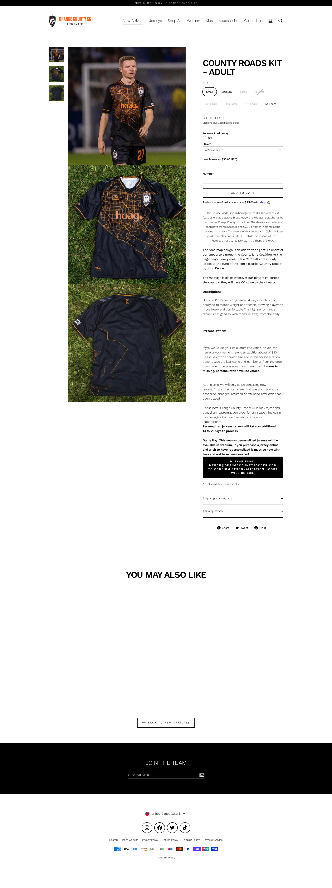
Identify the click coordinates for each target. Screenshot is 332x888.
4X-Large (251, 103)
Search (113, 839)
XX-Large (211, 103)
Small (209, 91)
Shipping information (217, 498)
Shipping (207, 122)
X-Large (260, 91)
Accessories (229, 20)
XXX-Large (231, 103)
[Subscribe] (201, 775)
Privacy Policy (150, 839)
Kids (209, 20)
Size (205, 82)
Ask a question (213, 511)
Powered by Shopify (166, 858)
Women (193, 20)
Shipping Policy (190, 839)
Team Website (130, 839)
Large (243, 91)
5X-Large (270, 103)
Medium (227, 91)
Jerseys (155, 20)
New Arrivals (133, 20)
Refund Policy (170, 839)
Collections (253, 20)
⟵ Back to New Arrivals (166, 722)
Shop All (174, 20)
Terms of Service (213, 839)
